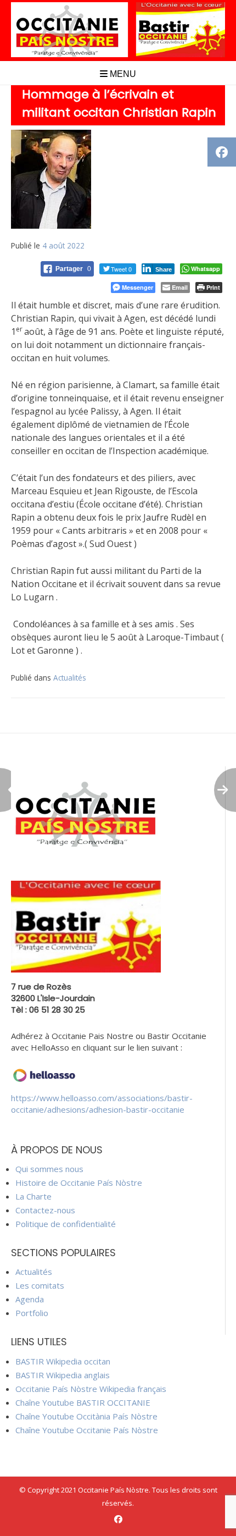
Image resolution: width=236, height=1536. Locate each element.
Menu (122, 74)
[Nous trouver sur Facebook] (118, 1519)
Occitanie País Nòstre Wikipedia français (90, 1388)
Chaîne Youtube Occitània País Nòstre (86, 1416)
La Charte (33, 1196)
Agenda (29, 1299)
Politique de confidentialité (65, 1223)
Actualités (69, 677)
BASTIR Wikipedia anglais (62, 1374)
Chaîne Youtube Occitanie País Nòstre (86, 1429)
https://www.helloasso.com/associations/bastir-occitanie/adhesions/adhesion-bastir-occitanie (102, 1103)
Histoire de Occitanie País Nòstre (78, 1182)
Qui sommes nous (49, 1168)
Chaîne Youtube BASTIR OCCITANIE (82, 1402)
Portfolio (31, 1312)
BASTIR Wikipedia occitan (62, 1361)
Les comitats (39, 1285)
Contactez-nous (45, 1210)
